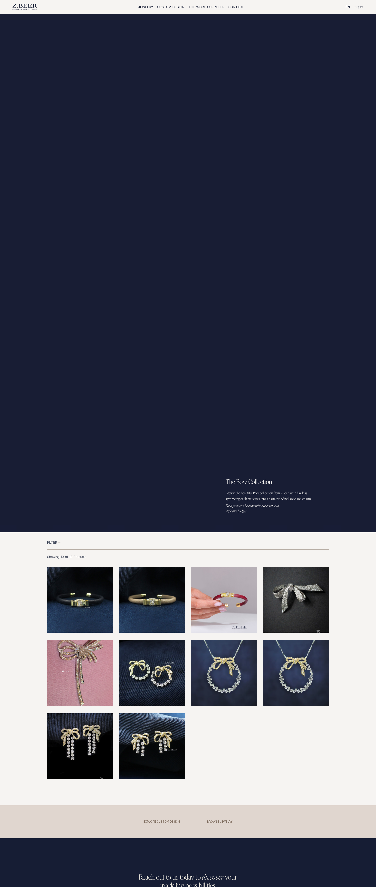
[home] (25, 7)
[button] (145, 7)
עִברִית (358, 7)
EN (347, 7)
